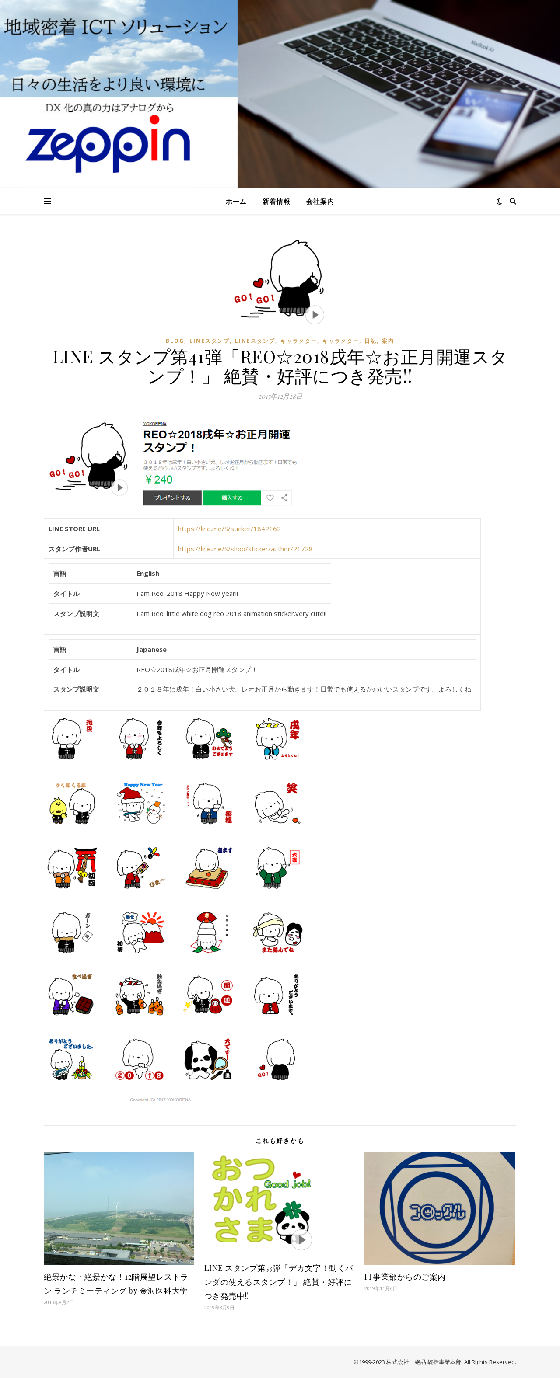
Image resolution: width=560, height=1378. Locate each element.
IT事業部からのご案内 (405, 1276)
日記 (370, 340)
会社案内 (320, 201)
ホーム (236, 201)
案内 (388, 340)
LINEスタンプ (209, 340)
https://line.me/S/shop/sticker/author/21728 (245, 548)
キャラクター (298, 340)
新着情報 (276, 201)
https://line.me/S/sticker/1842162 (229, 528)
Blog (175, 340)
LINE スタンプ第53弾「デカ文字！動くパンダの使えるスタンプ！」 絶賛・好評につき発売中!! (279, 1282)
